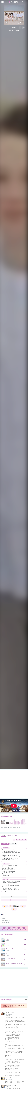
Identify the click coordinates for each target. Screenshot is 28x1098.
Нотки (14, 33)
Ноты (8, 835)
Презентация (14, 835)
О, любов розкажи (11, 958)
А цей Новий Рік (10, 944)
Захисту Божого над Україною (14, 963)
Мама (7, 939)
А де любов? (9, 949)
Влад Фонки (5, 914)
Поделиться (15, 900)
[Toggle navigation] (26, 2)
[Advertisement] (14, 784)
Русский (13, 843)
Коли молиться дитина (12, 953)
